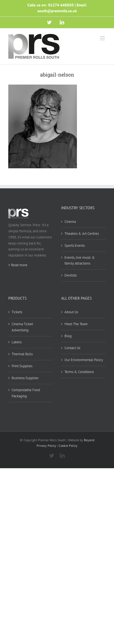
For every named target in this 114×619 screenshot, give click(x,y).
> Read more (17, 265)
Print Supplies (22, 366)
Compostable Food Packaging (26, 393)
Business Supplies (25, 378)
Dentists (70, 275)
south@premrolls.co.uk (57, 10)
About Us (71, 312)
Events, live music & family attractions (79, 260)
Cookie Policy (68, 445)
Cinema (70, 221)
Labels (17, 342)
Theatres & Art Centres (81, 233)
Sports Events (74, 245)
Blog (68, 336)
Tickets (17, 312)
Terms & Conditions (79, 371)
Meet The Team (76, 324)
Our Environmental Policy (83, 359)
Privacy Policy (46, 445)
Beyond (89, 440)
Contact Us (72, 348)
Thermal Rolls (22, 354)
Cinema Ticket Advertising (22, 327)
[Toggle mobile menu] (103, 38)
